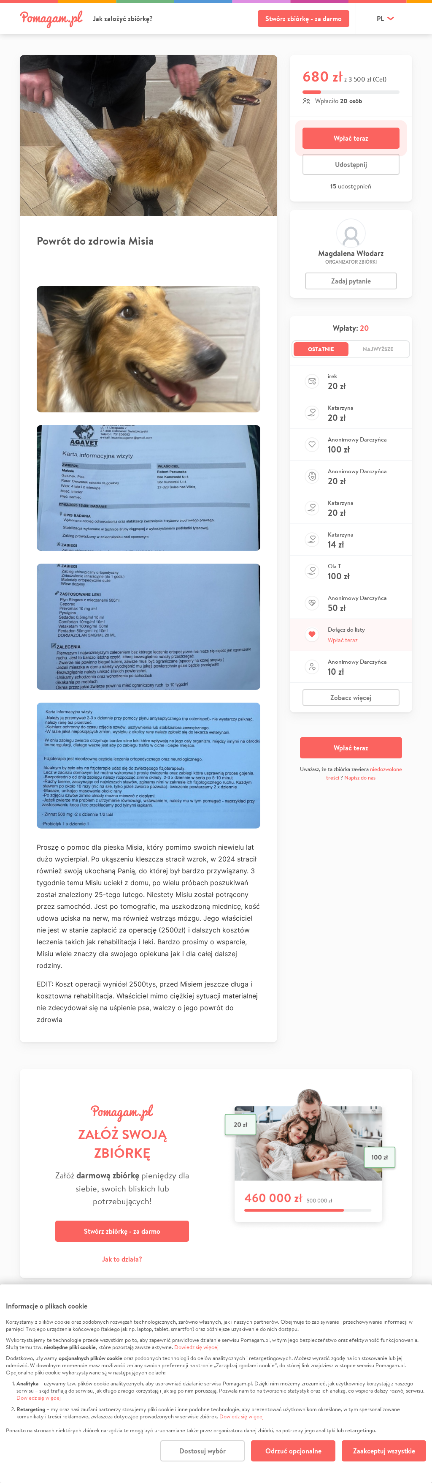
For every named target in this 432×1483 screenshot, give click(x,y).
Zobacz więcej (350, 697)
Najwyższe (378, 349)
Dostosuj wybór (202, 1451)
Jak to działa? (122, 1259)
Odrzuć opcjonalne (293, 1451)
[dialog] (216, 1383)
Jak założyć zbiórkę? (123, 18)
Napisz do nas (359, 777)
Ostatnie (321, 349)
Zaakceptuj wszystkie (384, 1451)
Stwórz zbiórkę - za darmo (303, 18)
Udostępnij (351, 164)
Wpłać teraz (351, 138)
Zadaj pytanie (351, 281)
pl (380, 18)
